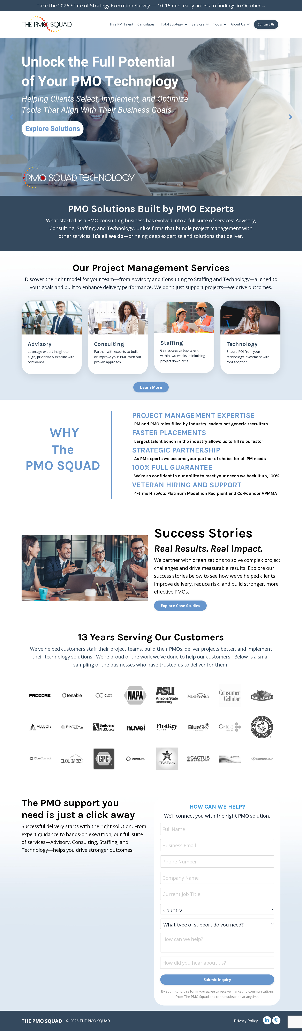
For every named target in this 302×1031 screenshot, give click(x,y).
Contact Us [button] (266, 24)
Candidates (145, 24)
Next (291, 117)
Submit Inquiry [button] (217, 979)
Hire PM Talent (121, 24)
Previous (11, 117)
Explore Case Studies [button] (180, 605)
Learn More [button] (151, 387)
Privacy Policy (246, 1020)
